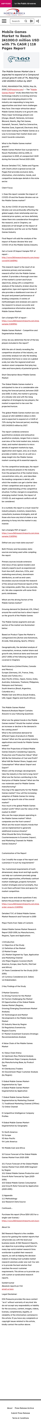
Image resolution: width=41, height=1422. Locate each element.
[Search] (26, 21)
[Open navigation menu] (4, 21)
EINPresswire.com (15, 89)
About (9, 1408)
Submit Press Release (20, 1413)
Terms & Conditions (20, 1418)
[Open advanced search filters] (31, 21)
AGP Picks (6, 4)
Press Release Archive (24, 1408)
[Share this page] (37, 21)
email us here (8, 1289)
